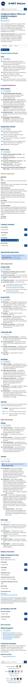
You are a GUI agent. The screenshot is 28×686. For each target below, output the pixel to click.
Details (10, 45)
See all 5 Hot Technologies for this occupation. (15, 287)
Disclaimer (19, 680)
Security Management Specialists (11, 637)
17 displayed (7, 425)
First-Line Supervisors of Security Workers (13, 634)
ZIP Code (4, 235)
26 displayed (7, 152)
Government (4, 593)
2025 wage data (18, 597)
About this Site (9, 680)
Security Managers (7, 639)
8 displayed (6, 59)
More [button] (16, 45)
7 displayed (6, 269)
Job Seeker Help (11, 668)
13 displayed (7, 129)
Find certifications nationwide (9, 240)
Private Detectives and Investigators (11, 635)
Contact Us (17, 668)
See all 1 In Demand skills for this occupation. (15, 292)
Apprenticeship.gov (6, 257)
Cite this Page (16, 673)
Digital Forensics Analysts (9, 632)
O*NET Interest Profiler (7, 465)
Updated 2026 (6, 20)
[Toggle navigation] (3, 9)
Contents (5, 49)
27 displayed (7, 91)
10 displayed (7, 630)
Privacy (14, 680)
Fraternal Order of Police (9, 656)
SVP (2, 216)
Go (25, 9)
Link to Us (11, 673)
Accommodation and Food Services (9, 595)
